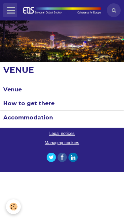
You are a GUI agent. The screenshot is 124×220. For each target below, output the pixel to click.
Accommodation (28, 117)
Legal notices (62, 133)
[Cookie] (13, 206)
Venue (12, 89)
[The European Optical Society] (62, 10)
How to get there (29, 103)
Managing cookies (62, 143)
